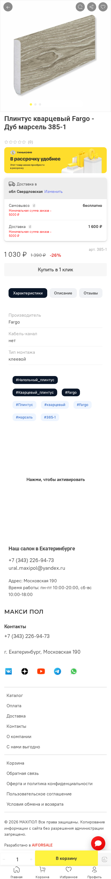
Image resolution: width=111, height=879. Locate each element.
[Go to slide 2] (35, 104)
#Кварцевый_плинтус (35, 392)
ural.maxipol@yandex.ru (37, 568)
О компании (19, 736)
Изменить (53, 191)
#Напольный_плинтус (35, 379)
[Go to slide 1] (31, 104)
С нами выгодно (23, 746)
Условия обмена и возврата (35, 804)
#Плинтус (24, 404)
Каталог (15, 695)
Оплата (14, 705)
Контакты (16, 726)
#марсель (24, 417)
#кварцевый (54, 404)
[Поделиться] (91, 6)
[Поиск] (80, 6)
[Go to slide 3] (40, 104)
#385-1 (50, 417)
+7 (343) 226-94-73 (31, 560)
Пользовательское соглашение (39, 794)
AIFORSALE (42, 845)
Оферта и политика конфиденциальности (49, 783)
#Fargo (71, 392)
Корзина (15, 763)
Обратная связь (23, 773)
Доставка (16, 716)
